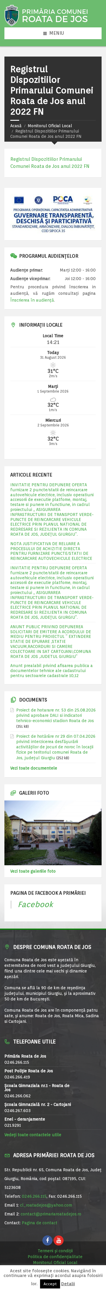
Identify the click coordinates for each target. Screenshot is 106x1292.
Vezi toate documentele (33, 768)
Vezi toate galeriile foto (33, 871)
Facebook (35, 904)
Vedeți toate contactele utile (32, 1134)
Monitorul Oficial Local (50, 125)
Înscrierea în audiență (32, 300)
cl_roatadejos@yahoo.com (46, 1205)
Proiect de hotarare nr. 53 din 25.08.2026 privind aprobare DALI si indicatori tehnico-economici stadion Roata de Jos (56, 715)
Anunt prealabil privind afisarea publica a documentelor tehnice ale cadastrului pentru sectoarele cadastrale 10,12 (51, 670)
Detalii (68, 1284)
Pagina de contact (39, 1222)
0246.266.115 (34, 1196)
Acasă (15, 125)
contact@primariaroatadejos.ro (51, 1214)
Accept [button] (50, 1284)
